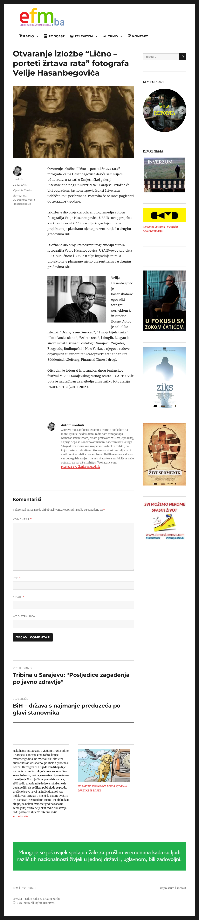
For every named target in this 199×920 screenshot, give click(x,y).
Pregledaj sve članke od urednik (80, 466)
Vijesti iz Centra (22, 190)
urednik (18, 179)
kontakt (181, 888)
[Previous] (147, 110)
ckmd (16, 195)
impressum (167, 888)
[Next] (182, 110)
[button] (146, 175)
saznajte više (20, 816)
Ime (17, 578)
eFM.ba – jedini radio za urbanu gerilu (36, 899)
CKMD (32, 888)
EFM (15, 888)
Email (18, 597)
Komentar (22, 519)
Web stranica (24, 616)
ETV (23, 888)
